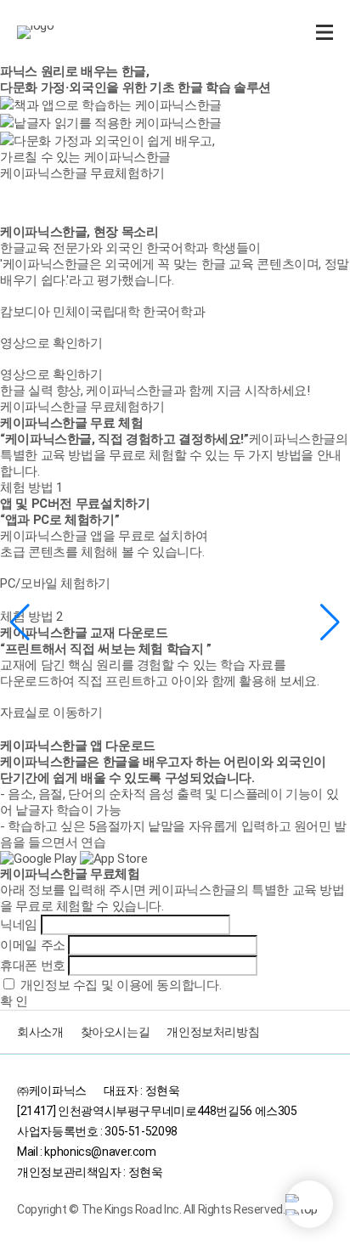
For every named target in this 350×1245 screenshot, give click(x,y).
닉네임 (18, 924)
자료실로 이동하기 (51, 712)
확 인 (14, 1001)
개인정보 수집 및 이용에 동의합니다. (121, 985)
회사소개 (40, 1032)
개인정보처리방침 (213, 1032)
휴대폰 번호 (32, 965)
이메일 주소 (32, 945)
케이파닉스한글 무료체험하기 (82, 406)
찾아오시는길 (115, 1032)
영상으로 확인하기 (51, 343)
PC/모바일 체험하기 (55, 583)
